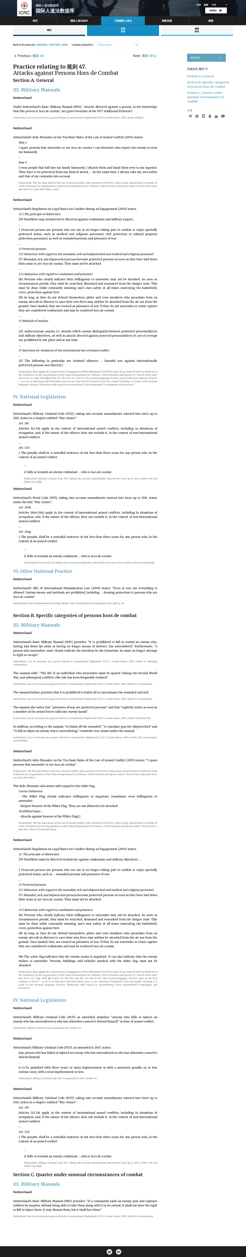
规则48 (147, 55)
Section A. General (200, 76)
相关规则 (195, 57)
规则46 (37, 55)
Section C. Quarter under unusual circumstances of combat (205, 97)
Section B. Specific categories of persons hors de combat (208, 84)
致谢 (206, 5)
